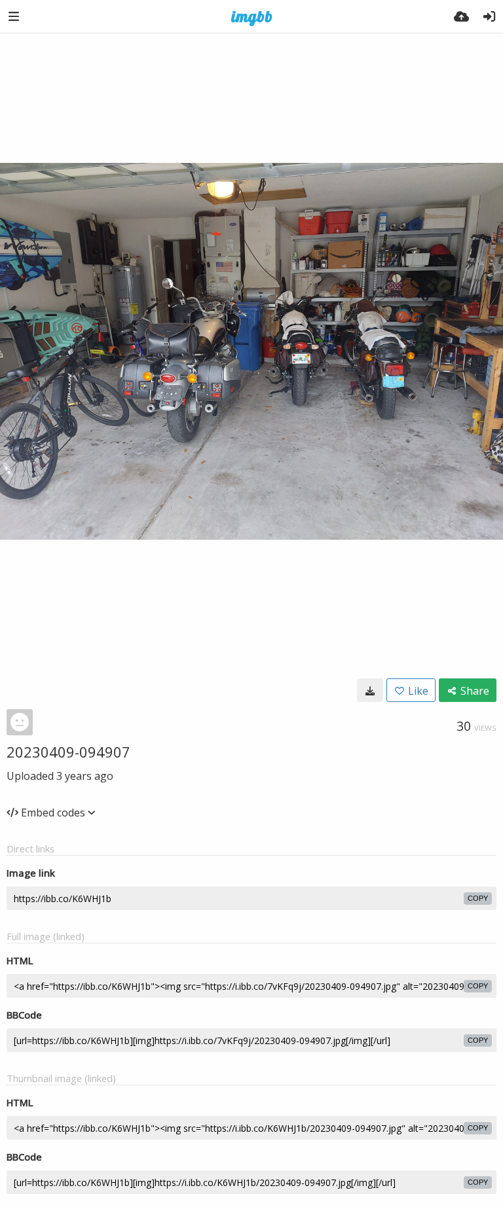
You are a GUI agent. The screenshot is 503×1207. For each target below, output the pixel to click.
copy (478, 898)
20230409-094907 (68, 751)
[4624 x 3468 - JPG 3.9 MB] (370, 690)
